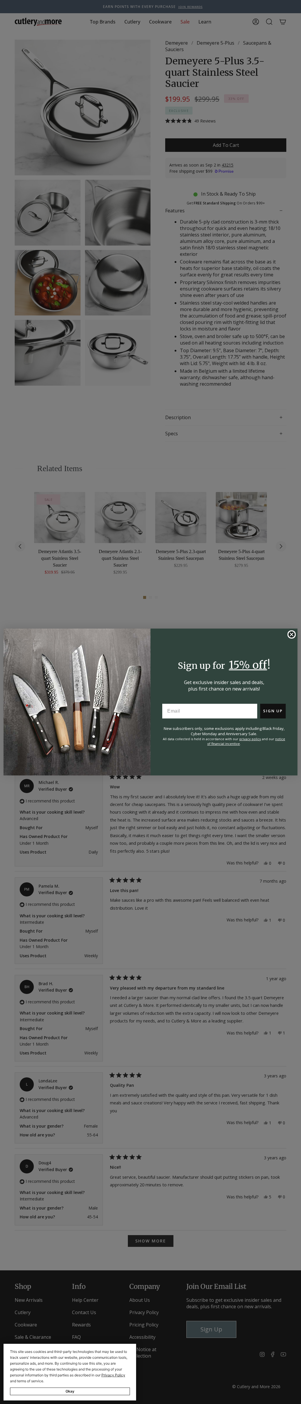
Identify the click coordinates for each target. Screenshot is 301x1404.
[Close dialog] (291, 634)
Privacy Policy (113, 1375)
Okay (70, 1391)
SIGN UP (273, 710)
